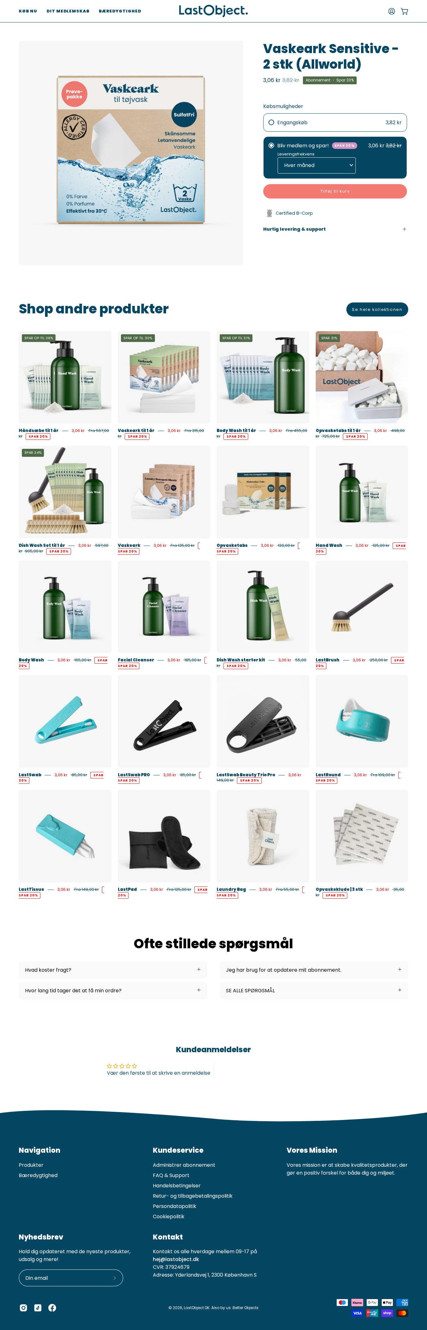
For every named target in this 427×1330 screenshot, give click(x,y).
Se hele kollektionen (377, 309)
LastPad (127, 889)
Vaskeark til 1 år (136, 431)
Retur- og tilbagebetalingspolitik (193, 1196)
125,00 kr (380, 545)
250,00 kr (378, 660)
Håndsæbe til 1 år (38, 431)
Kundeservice (178, 1150)
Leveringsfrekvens (296, 154)
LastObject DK (196, 1307)
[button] (28, 11)
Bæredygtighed (38, 1175)
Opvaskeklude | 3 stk (339, 889)
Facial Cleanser (136, 660)
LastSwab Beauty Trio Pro (246, 775)
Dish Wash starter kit (241, 660)
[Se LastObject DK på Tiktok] (38, 1308)
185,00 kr (192, 660)
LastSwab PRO (134, 775)
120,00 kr (286, 545)
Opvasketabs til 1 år (338, 431)
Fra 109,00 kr (382, 775)
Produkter (31, 1165)
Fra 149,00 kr (86, 889)
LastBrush (327, 660)
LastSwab (30, 775)
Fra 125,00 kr (178, 889)
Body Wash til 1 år (236, 431)
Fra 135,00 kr (182, 545)
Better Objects (246, 1307)
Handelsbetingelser (177, 1185)
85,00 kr (79, 775)
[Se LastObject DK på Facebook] (52, 1308)
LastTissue (31, 889)
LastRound (328, 775)
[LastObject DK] (213, 11)
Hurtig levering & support (294, 229)
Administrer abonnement (184, 1165)
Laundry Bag (231, 889)
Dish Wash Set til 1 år (42, 545)
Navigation (39, 1150)
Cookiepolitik (168, 1216)
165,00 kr (82, 660)
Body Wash (31, 660)
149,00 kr (225, 780)
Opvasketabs (232, 545)
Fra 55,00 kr (287, 889)
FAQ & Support (171, 1175)
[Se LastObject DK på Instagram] (23, 1308)
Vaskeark (129, 545)
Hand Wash (329, 545)
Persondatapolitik (174, 1206)
